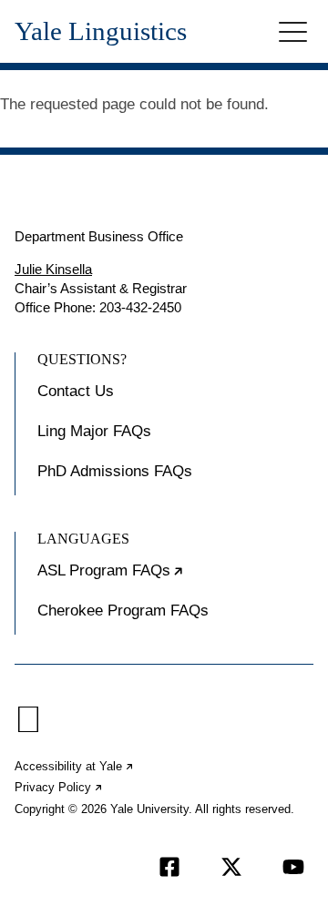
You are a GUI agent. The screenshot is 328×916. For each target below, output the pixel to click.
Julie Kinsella (53, 269)
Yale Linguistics (101, 31)
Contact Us (75, 391)
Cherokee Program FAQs (123, 610)
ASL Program (166, 578)
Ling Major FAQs (94, 431)
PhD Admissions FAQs (114, 471)
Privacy (59, 787)
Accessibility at (75, 766)
